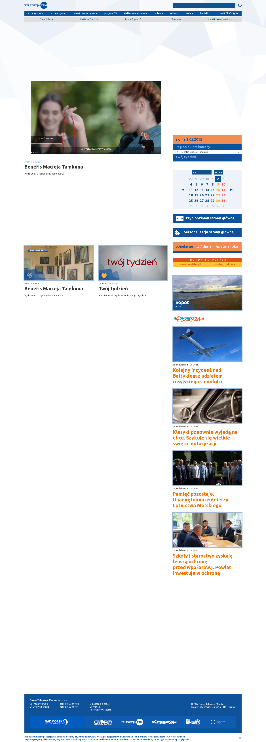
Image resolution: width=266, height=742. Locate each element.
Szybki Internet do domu (219, 19)
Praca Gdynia (46, 19)
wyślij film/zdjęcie (229, 13)
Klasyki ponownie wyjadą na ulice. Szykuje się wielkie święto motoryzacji (205, 437)
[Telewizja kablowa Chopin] (103, 722)
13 (202, 190)
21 (207, 195)
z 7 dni (202, 246)
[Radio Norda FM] (193, 722)
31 (223, 201)
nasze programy (58, 13)
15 (213, 190)
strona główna (35, 13)
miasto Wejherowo (38, 251)
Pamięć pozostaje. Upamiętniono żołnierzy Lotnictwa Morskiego (200, 499)
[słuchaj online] (224, 264)
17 (223, 190)
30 (207, 179)
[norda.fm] (190, 264)
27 (191, 179)
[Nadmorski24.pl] (164, 722)
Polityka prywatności (100, 710)
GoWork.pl (95, 707)
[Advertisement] (133, 50)
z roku (233, 246)
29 (202, 179)
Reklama (176, 19)
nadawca (158, 13)
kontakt (204, 13)
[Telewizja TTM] (132, 722)
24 (223, 195)
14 (207, 190)
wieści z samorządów (84, 13)
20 (202, 195)
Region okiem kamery (193, 147)
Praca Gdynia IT (133, 19)
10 (223, 184)
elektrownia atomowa (135, 13)
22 (213, 195)
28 (196, 179)
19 (196, 195)
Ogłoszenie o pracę (100, 704)
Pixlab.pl (232, 707)
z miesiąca (218, 246)
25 (191, 201)
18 (191, 195)
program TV (110, 13)
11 (191, 190)
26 (196, 201)
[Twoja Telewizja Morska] (62, 6)
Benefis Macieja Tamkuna (53, 288)
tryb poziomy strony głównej (210, 218)
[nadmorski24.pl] (207, 319)
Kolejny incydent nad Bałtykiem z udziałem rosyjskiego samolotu (198, 375)
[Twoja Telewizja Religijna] (217, 722)
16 (218, 190)
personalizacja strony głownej (209, 232)
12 (196, 190)
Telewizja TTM (218, 707)
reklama (174, 13)
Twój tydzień (113, 288)
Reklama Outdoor (89, 19)
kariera (189, 13)
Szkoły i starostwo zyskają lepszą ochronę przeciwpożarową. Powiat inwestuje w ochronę (203, 564)
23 (218, 195)
